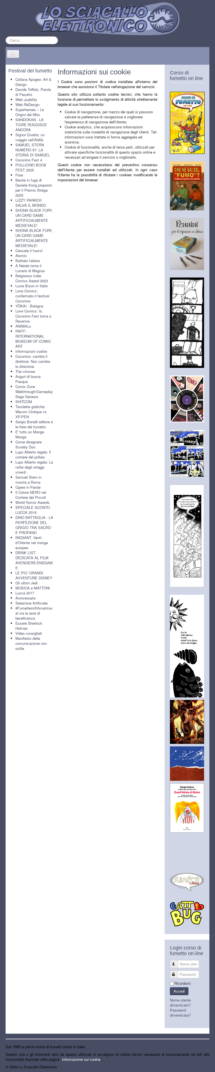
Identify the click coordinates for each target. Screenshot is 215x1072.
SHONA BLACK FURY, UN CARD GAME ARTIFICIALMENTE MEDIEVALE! (34, 218)
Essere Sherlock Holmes (28, 625)
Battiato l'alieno (27, 260)
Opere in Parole (28, 487)
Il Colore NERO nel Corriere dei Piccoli (30, 495)
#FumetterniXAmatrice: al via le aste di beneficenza (34, 613)
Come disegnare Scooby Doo (28, 444)
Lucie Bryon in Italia (31, 285)
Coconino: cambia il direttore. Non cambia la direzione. (32, 361)
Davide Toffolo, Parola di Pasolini (33, 92)
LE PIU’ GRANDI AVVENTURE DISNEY (33, 575)
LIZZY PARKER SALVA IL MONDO (30, 203)
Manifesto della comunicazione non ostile (31, 643)
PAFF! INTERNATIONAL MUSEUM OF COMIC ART (33, 338)
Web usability (26, 99)
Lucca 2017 (24, 593)
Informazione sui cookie (81, 1059)
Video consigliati (28, 633)
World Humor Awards (32, 502)
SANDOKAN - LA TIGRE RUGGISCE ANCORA (31, 124)
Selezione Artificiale (31, 603)
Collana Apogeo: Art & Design (33, 82)
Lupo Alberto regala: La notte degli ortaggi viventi (34, 467)
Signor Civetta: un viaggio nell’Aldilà (30, 137)
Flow (19, 175)
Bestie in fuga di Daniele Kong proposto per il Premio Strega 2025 (33, 187)
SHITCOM (23, 401)
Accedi (179, 991)
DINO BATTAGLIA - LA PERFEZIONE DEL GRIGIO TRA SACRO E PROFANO (34, 525)
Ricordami (182, 983)
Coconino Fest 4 (28, 160)
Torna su (202, 1066)
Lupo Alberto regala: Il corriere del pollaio (33, 454)
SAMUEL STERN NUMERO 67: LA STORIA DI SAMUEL (32, 149)
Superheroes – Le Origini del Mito (29, 112)
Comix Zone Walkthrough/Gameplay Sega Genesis (34, 391)
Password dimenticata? (180, 1012)
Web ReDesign (27, 104)
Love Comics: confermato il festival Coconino (32, 296)
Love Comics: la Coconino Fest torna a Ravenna (33, 316)
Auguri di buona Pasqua (28, 379)
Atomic (21, 255)
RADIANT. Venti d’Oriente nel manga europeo (31, 542)
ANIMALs (23, 326)
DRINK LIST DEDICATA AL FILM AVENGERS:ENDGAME (34, 560)
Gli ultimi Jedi (26, 583)
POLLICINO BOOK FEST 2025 (30, 167)
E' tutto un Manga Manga (29, 434)
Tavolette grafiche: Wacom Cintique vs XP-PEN (31, 411)
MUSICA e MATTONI (32, 588)
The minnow (25, 371)
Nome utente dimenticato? (180, 1002)
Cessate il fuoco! (29, 250)
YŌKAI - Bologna (29, 306)
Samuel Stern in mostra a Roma (28, 479)
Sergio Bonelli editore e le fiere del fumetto (34, 424)
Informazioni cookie (31, 351)
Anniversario (25, 598)
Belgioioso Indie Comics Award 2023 (31, 278)
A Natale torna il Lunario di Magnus (30, 268)
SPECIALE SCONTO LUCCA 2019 (32, 510)
